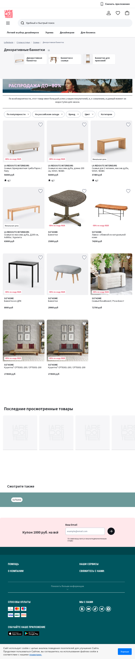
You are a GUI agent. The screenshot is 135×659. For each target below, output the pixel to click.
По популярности (16, 114)
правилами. (35, 654)
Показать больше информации (67, 586)
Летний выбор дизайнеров (23, 32)
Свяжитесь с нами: (92, 571)
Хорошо (125, 651)
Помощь (13, 564)
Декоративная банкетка (53, 42)
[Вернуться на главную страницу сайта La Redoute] (9, 14)
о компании (16, 571)
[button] (127, 13)
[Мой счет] (109, 13)
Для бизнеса (88, 32)
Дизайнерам (67, 32)
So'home (17, 499)
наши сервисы (88, 564)
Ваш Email (71, 524)
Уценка (49, 32)
